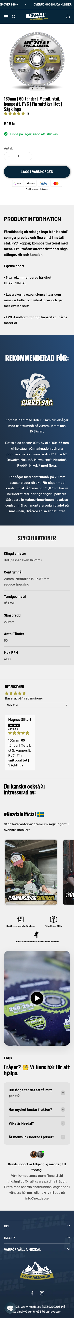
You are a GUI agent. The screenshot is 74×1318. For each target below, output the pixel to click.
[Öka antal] (27, 156)
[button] (15, 113)
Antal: (8, 148)
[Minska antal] (9, 156)
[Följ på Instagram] (42, 1293)
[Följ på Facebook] (32, 1293)
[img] (20, 732)
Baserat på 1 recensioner (24, 698)
